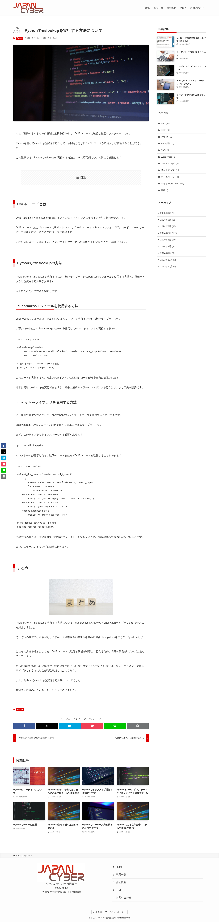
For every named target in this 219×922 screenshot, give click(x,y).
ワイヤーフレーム (172, 183)
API (165, 123)
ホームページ (170, 177)
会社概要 (121, 882)
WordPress (169, 157)
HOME (120, 867)
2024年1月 (167, 253)
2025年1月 (167, 213)
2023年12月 (168, 259)
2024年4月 (167, 246)
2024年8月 (168, 226)
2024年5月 (168, 239)
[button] (24, 726)
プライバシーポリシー (115, 912)
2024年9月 (168, 219)
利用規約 (97, 912)
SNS (165, 150)
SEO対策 (167, 143)
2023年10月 (168, 266)
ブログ (120, 889)
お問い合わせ (123, 897)
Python (19, 38)
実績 (165, 190)
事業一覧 (121, 874)
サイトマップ (170, 170)
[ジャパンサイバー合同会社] (28, 8)
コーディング (170, 163)
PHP (165, 130)
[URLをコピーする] (138, 726)
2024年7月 (168, 233)
